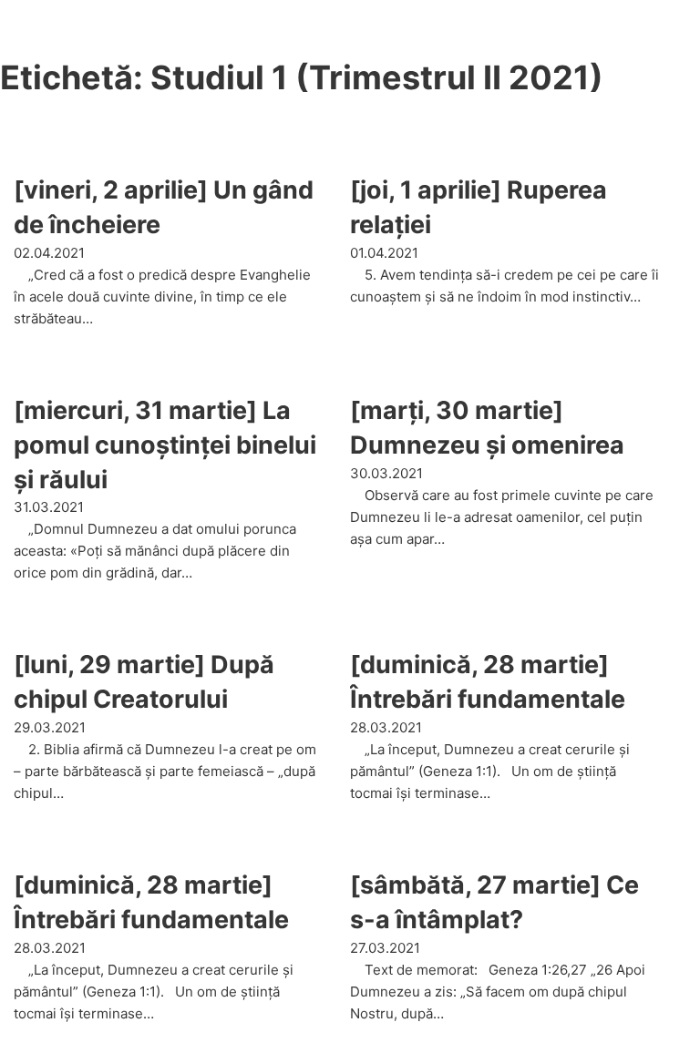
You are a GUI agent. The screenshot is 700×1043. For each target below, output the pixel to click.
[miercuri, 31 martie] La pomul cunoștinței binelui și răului (165, 445)
